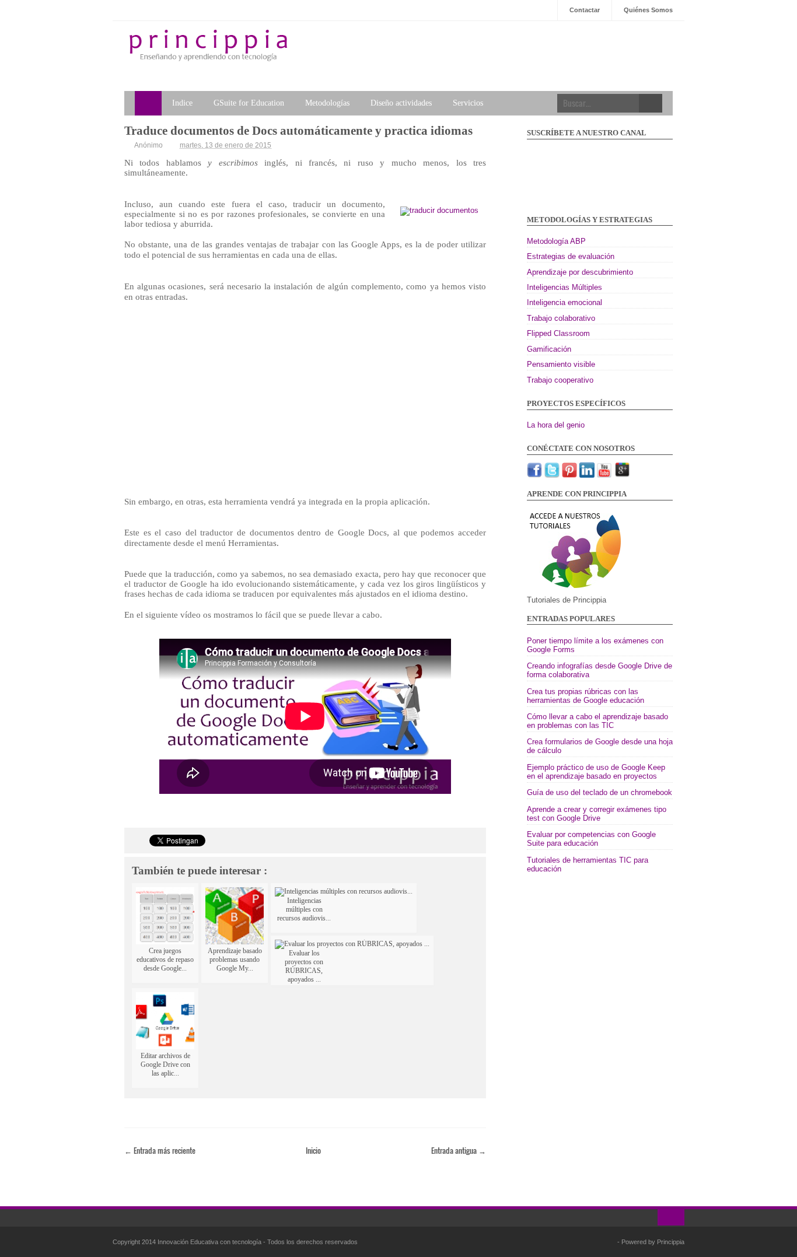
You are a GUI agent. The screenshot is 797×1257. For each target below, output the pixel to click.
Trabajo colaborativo (561, 318)
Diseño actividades (401, 103)
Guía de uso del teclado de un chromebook (599, 792)
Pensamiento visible (561, 364)
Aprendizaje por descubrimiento (580, 272)
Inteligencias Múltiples (564, 287)
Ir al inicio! (671, 1217)
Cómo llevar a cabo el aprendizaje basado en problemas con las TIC (597, 721)
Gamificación (549, 349)
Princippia (670, 1241)
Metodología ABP (556, 241)
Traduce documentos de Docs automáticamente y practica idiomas (298, 130)
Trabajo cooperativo (560, 380)
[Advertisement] (305, 404)
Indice (182, 103)
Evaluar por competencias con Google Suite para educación (591, 839)
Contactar (584, 9)
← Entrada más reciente (159, 1150)
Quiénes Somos (648, 9)
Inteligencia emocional (564, 302)
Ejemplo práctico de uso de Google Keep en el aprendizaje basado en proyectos (596, 771)
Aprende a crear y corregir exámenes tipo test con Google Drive (596, 813)
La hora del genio (556, 425)
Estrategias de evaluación (570, 256)
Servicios (468, 103)
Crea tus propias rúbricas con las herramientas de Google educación (585, 696)
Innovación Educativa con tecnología (210, 1241)
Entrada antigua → (458, 1150)
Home (148, 103)
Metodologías (327, 103)
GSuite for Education (249, 103)
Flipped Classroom (558, 333)
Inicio (313, 1150)
